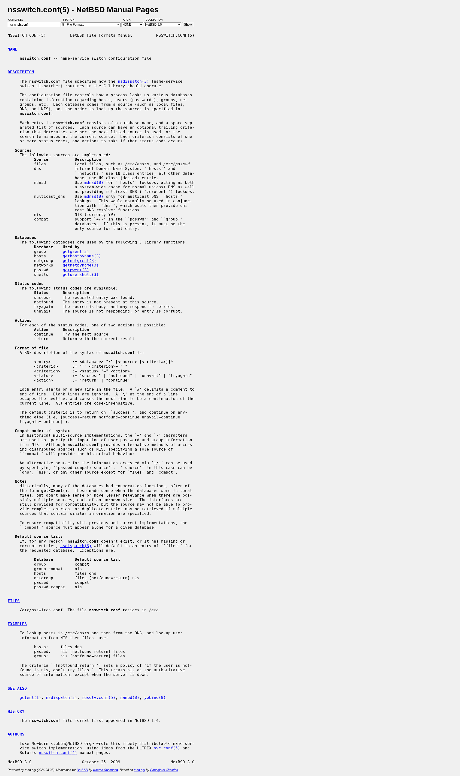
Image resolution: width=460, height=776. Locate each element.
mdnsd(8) (94, 182)
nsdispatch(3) (133, 81)
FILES (14, 601)
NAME (12, 49)
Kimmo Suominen (105, 770)
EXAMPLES (17, 624)
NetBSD (82, 770)
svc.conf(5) (167, 748)
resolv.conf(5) (98, 697)
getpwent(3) (76, 270)
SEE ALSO (17, 688)
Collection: (154, 19)
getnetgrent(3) (79, 260)
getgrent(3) (76, 251)
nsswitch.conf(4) (58, 752)
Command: (17, 19)
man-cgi (139, 770)
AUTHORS (16, 734)
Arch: (129, 19)
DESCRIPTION (21, 72)
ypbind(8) (155, 697)
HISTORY (16, 711)
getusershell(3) (81, 274)
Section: (70, 19)
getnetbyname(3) (81, 265)
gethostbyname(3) (82, 256)
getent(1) (30, 697)
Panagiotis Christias (164, 770)
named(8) (129, 697)
